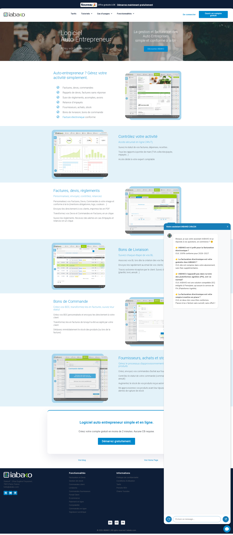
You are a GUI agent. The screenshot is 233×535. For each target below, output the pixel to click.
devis (76, 87)
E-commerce (74, 498)
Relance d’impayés (73, 102)
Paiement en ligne (76, 502)
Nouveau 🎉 (88, 5)
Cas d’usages (103, 13)
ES (117, 523)
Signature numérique (77, 512)
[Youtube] (10, 493)
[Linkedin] (15, 493)
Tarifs (73, 13)
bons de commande (92, 112)
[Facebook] (6, 493)
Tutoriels (85, 13)
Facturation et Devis (77, 477)
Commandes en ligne (78, 509)
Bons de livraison (72, 112)
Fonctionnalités (124, 13)
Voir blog (82, 460)
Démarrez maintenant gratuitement (135, 5)
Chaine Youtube (122, 491)
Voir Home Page (151, 460)
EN (110, 523)
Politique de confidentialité (127, 477)
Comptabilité (74, 505)
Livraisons (73, 488)
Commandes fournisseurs (79, 491)
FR (123, 523)
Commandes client (77, 484)
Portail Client (74, 495)
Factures (67, 87)
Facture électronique (74, 117)
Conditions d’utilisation (125, 481)
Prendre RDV (121, 488)
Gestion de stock (76, 481)
